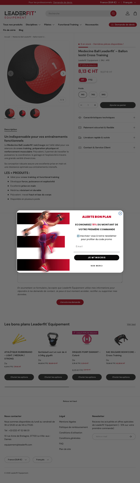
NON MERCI (97, 266)
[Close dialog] (120, 213)
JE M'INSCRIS (97, 257)
